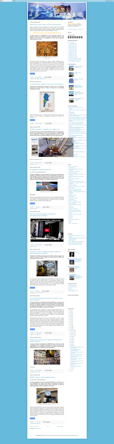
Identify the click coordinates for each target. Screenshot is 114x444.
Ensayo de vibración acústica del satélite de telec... (76, 356)
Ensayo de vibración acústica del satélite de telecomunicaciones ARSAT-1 (43, 214)
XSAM (70, 222)
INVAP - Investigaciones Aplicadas (75, 202)
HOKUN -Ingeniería (72, 195)
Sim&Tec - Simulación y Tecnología (75, 214)
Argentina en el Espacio (42, 5)
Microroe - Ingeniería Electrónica (75, 210)
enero (71, 368)
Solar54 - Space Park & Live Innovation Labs (77, 156)
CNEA (35, 78)
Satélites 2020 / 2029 (72, 55)
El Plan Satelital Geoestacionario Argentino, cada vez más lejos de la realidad (79, 93)
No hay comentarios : (38, 77)
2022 (70, 316)
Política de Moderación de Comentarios (76, 29)
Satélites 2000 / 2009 (72, 53)
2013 (70, 370)
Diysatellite (71, 180)
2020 (70, 319)
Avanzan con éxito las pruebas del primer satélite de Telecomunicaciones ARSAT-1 (45, 252)
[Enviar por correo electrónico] (45, 77)
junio (71, 339)
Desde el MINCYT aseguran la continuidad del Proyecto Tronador (78, 86)
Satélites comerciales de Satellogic (75, 59)
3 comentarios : (38, 421)
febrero (71, 345)
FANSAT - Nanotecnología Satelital (75, 190)
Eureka (70, 288)
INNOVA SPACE (72, 199)
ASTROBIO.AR (71, 112)
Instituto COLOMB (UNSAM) (74, 142)
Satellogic (70, 212)
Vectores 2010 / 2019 (72, 49)
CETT (35, 334)
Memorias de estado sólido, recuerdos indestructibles (45, 24)
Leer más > (32, 73)
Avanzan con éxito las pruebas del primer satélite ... (76, 359)
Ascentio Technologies (73, 172)
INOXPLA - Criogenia (72, 200)
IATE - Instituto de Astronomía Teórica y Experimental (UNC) (76, 136)
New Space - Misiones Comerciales (75, 58)
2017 (70, 324)
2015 (70, 327)
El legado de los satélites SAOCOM (40, 169)
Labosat (70, 150)
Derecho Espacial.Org (73, 286)
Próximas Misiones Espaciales (74, 61)
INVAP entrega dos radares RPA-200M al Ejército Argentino (78, 261)
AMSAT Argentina (72, 240)
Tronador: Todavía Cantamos (77, 73)
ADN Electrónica (72, 167)
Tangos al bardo (72, 251)
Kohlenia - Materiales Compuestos (75, 204)
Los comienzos (71, 42)
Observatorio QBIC (72, 155)
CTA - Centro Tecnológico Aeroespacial (76, 123)
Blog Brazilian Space (72, 285)
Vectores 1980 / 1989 (72, 46)
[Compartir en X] (48, 77)
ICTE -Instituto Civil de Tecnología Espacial (76, 241)
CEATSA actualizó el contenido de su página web (44, 129)
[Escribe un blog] (46, 77)
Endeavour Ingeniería (73, 185)
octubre (71, 333)
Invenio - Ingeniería (72, 203)
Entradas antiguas (60, 426)
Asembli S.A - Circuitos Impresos (74, 171)
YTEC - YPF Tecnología (73, 223)
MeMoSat (41, 78)
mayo (71, 341)
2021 (70, 318)
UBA (44, 78)
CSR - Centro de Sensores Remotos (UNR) (76, 122)
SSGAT (42, 292)
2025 (70, 312)
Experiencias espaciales (73, 57)
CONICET (38, 78)
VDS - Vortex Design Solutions (74, 219)
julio (71, 338)
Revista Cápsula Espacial (73, 290)
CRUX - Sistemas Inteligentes (74, 178)
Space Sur (71, 215)
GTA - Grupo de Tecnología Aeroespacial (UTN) (77, 131)
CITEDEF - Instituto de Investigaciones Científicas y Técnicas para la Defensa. (78, 115)
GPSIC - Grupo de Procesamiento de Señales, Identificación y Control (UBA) (77, 130)
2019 (70, 321)
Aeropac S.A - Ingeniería (73, 166)
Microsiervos (71, 289)
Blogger (77, 435)
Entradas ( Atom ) (38, 428)
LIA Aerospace (71, 207)
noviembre (72, 331)
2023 (70, 315)
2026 (70, 310)
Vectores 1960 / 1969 (72, 43)
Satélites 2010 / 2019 (72, 54)
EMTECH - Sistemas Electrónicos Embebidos (77, 186)
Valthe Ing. (71, 218)
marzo (71, 344)
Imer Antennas (71, 196)
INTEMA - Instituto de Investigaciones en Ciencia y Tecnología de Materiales (77, 146)
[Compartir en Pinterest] (50, 77)
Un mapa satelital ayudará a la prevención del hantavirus (46, 84)
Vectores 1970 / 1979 (72, 45)
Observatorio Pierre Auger (73, 154)
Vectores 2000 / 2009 (72, 47)
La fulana (76, 252)
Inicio (48, 426)
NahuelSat (38, 423)
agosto (71, 336)
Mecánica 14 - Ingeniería (73, 208)
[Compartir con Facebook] (49, 77)
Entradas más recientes (34, 426)
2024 (70, 313)
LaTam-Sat (71, 206)
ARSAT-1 (35, 246)
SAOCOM (35, 208)
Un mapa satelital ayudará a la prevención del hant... (75, 350)
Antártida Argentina (73, 274)
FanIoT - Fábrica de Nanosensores (75, 189)
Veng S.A (70, 220)
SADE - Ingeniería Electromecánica (75, 211)
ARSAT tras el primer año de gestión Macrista (78, 67)
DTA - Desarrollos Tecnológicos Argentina (76, 181)
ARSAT (35, 423)
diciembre (72, 330)
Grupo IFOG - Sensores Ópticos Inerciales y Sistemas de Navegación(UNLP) (76, 128)
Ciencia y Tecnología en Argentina (75, 258)
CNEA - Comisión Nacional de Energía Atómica (77, 118)
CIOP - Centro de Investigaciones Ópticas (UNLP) (78, 117)
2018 (70, 322)
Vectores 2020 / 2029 (72, 50)
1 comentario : (37, 291)
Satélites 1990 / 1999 (72, 51)
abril (71, 342)
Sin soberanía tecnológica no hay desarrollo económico (79, 99)
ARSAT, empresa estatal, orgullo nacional (42, 377)
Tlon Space (71, 216)
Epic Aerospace (71, 187)
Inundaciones (38, 334)
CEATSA (35, 164)
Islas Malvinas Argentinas (74, 266)
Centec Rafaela (71, 113)
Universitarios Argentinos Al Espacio (75, 244)
